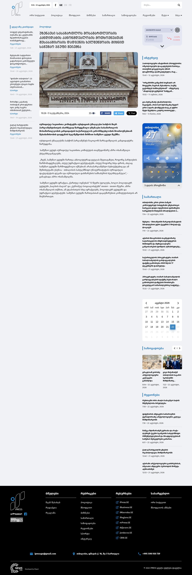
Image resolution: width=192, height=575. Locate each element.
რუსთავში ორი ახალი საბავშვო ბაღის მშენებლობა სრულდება (160, 401)
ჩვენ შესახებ (53, 502)
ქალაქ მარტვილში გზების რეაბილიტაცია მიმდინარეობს (21, 128)
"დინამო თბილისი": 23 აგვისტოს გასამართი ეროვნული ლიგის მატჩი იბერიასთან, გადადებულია (22, 83)
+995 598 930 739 (151, 553)
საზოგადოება (128, 15)
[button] (174, 348)
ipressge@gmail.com (45, 553)
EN (65, 5)
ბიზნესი (91, 15)
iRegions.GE (125, 517)
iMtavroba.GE (126, 512)
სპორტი (14, 90)
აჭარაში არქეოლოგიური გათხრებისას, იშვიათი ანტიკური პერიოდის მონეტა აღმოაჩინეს (161, 466)
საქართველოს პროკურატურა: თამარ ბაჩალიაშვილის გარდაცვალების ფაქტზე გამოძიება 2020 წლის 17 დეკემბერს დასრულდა (160, 261)
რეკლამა (51, 512)
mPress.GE (125, 522)
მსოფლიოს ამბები (161, 507)
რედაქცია (51, 507)
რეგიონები (149, 15)
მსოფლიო (74, 15)
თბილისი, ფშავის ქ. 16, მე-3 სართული (98, 553)
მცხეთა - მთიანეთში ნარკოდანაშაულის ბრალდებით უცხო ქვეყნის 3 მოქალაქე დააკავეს (161, 225)
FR (70, 5)
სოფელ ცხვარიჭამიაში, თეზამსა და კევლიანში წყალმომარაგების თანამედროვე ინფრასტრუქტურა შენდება (21, 36)
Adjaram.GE (125, 527)
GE (60, 5)
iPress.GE (124, 502)
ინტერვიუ (86, 539)
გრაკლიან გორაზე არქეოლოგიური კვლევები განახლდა (151, 376)
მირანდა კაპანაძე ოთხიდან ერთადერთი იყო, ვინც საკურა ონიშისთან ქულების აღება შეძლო (21, 106)
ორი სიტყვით (37, 15)
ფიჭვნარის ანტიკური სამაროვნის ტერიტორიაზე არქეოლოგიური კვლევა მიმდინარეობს (161, 417)
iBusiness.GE (126, 507)
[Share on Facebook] (106, 113)
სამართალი (108, 15)
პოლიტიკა (57, 15)
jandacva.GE (126, 532)
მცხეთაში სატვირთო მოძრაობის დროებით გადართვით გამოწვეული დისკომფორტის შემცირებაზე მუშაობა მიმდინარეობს (22, 59)
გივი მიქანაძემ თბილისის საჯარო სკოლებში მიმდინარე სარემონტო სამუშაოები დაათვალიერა (172, 376)
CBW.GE (123, 537)
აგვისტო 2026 (162, 303)
